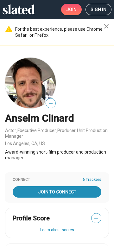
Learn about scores (57, 230)
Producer (66, 130)
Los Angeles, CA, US (25, 143)
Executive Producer (36, 130)
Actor (10, 130)
